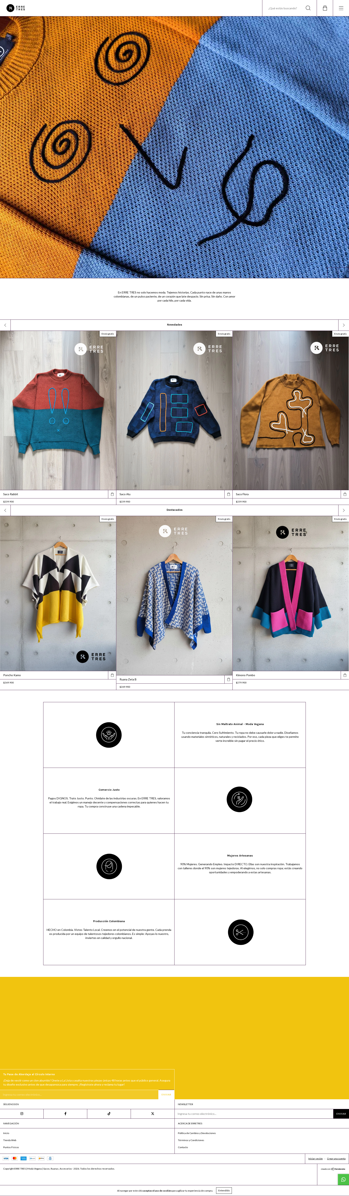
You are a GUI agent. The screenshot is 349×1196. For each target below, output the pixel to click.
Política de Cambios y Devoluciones (197, 1133)
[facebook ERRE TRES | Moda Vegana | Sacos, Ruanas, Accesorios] (65, 1113)
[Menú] (341, 8)
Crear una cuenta (336, 1158)
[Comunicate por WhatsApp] (343, 1179)
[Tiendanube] (333, 1169)
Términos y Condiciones (191, 1140)
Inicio (6, 1133)
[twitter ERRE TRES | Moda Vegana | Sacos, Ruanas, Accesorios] (153, 1113)
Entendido (224, 1190)
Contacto (183, 1147)
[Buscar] (308, 8)
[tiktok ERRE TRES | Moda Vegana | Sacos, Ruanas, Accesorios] (109, 1113)
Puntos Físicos (11, 1147)
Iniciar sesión (315, 1158)
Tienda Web (9, 1140)
